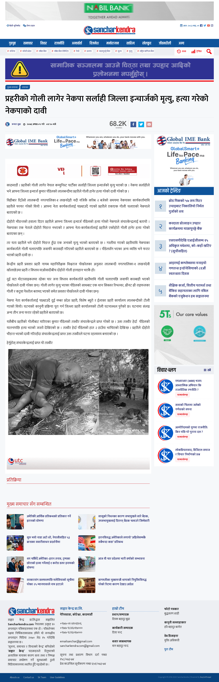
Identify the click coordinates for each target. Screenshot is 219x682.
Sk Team (42, 677)
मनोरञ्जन (112, 43)
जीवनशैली (165, 43)
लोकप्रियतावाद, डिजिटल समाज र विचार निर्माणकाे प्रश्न (192, 452)
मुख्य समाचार (12, 87)
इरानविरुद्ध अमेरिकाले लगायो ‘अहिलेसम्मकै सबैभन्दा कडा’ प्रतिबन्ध (122, 540)
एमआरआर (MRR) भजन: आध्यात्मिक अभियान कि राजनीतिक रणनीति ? (188, 385)
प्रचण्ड (89, 51)
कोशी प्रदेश (26, 51)
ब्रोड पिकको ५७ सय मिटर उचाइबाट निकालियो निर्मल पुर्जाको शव (186, 206)
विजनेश (94, 43)
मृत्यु (130, 51)
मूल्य (120, 51)
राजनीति (59, 43)
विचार (43, 43)
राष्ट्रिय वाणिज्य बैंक (147, 51)
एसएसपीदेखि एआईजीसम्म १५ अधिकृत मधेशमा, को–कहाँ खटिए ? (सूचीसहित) (190, 246)
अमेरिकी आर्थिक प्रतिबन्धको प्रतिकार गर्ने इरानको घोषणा (49, 518)
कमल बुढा (15, 124)
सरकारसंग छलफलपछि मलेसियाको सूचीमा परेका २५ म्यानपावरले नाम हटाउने (50, 582)
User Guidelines (57, 677)
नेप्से (77, 51)
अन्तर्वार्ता (77, 43)
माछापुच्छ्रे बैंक (104, 51)
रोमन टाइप (30, 25)
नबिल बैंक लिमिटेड (61, 51)
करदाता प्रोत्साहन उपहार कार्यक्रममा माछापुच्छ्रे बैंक (185, 226)
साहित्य (130, 43)
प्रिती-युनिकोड (14, 25)
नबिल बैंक (43, 51)
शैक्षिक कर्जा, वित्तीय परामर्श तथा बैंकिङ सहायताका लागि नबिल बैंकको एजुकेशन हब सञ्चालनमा (190, 291)
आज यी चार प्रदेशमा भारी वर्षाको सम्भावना (121, 558)
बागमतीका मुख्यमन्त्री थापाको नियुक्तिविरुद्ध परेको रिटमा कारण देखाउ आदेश (122, 582)
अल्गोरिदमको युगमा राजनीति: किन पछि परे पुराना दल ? (191, 429)
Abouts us (15, 677)
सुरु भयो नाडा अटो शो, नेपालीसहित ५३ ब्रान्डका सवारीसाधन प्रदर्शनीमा (48, 540)
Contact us (28, 677)
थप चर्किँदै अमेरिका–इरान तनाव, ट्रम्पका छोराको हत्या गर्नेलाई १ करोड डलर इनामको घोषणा (50, 563)
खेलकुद (146, 43)
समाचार (28, 43)
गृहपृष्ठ (12, 43)
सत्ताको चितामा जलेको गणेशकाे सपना (188, 407)
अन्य (181, 43)
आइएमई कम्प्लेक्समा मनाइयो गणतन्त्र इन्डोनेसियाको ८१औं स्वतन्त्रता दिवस (187, 268)
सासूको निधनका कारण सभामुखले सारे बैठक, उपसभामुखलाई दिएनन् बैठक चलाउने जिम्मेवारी (123, 518)
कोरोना (12, 51)
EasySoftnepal (205, 677)
